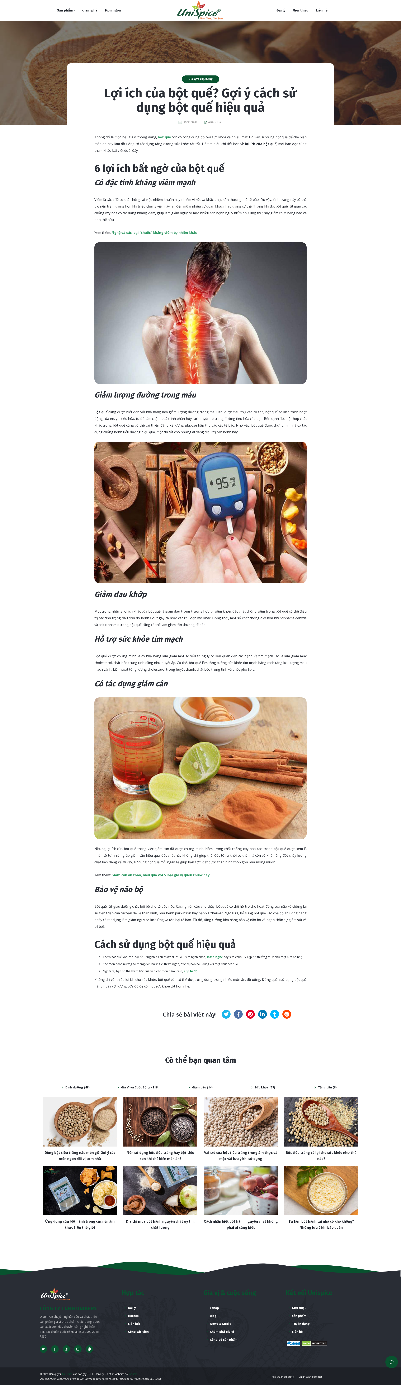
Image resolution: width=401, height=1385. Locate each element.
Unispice (67, 1374)
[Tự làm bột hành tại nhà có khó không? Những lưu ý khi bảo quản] (321, 1191)
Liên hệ (297, 1332)
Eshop (214, 1308)
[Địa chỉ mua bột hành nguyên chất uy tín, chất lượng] (160, 1191)
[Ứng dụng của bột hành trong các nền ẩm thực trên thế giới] (80, 1191)
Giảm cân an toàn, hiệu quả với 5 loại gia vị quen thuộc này (160, 875)
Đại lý (132, 1308)
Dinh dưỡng (74, 1087)
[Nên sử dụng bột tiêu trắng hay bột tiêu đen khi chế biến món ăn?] (160, 1122)
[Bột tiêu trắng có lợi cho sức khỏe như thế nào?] (321, 1122)
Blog (213, 1316)
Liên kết (134, 1324)
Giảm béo (199, 1087)
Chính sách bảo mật (310, 1377)
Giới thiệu (299, 1308)
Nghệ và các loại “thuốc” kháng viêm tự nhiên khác (154, 232)
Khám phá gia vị (222, 1332)
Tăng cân (325, 1087)
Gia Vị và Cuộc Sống (201, 79)
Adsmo (133, 1374)
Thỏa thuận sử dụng (282, 1377)
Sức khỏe (262, 1087)
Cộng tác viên (138, 1332)
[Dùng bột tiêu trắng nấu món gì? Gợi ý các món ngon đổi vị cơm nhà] (80, 1122)
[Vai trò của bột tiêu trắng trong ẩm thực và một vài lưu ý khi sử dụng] (241, 1122)
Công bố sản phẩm (223, 1340)
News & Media (220, 1324)
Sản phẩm (299, 1316)
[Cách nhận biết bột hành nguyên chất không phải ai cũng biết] (241, 1191)
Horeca (133, 1316)
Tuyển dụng (301, 1324)
